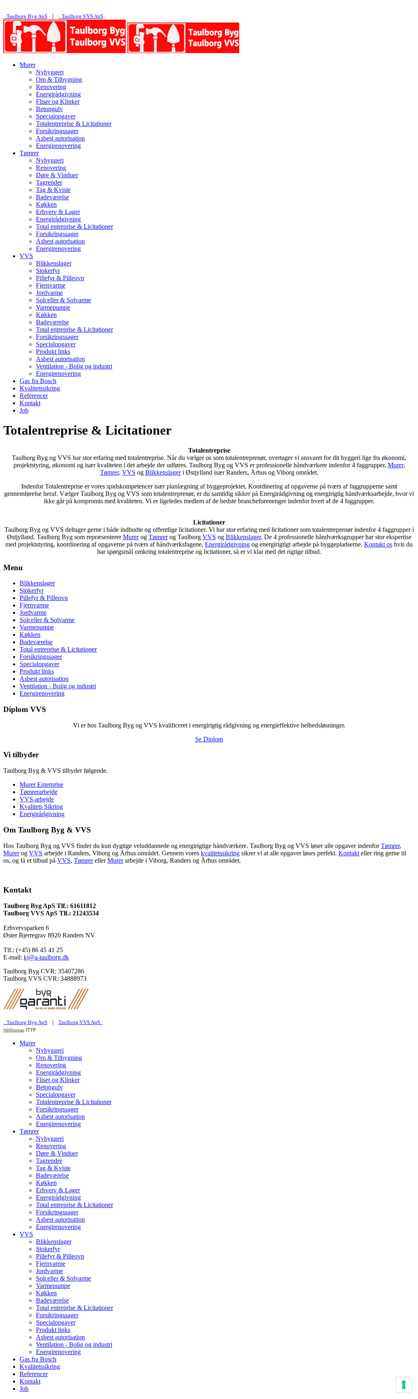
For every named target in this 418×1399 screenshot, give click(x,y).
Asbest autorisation (60, 138)
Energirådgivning (58, 94)
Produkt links (53, 351)
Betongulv (49, 108)
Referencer (34, 395)
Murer (28, 64)
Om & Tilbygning (59, 79)
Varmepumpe (53, 307)
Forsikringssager (57, 130)
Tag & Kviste (53, 189)
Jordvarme (49, 292)
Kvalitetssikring (40, 388)
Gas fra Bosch (38, 380)
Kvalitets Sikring (41, 806)
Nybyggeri (50, 72)
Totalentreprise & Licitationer (73, 123)
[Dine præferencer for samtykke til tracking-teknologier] (403, 1384)
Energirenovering (58, 145)
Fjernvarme (50, 285)
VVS (26, 255)
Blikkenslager (53, 263)
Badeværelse (52, 197)
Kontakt (30, 402)
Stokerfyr (48, 270)
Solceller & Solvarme (63, 300)
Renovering (51, 86)
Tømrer (29, 152)
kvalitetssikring (220, 853)
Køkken (46, 204)
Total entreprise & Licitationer (74, 226)
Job (24, 410)
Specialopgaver (56, 116)
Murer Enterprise (41, 784)
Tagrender (49, 182)
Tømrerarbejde (39, 791)
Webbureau (13, 1030)
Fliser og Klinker (58, 101)
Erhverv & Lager (58, 211)
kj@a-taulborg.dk (46, 957)
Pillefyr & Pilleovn (60, 277)
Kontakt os (378, 544)
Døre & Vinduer (57, 175)
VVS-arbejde (37, 799)
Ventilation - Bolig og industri (74, 366)
